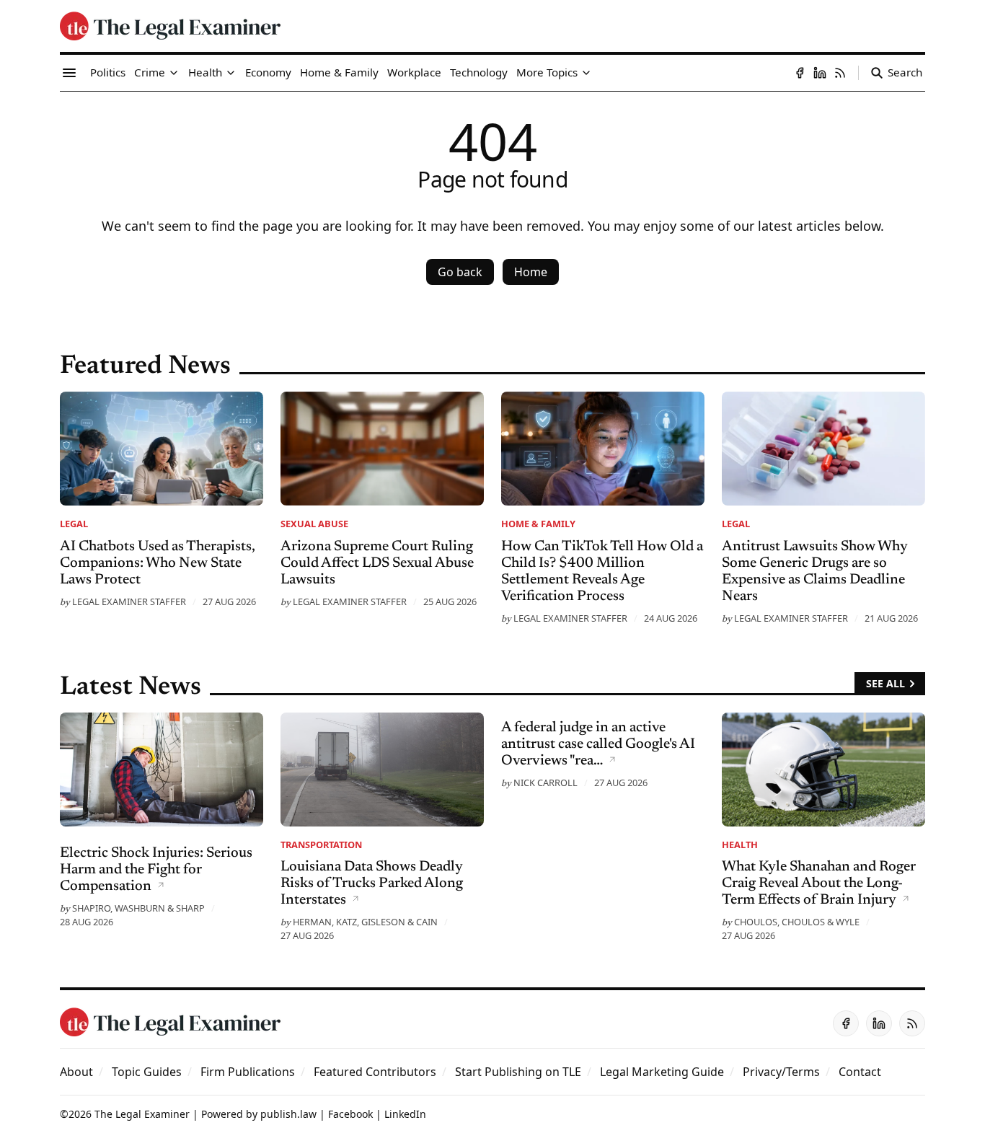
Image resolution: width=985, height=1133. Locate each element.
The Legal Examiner (142, 1114)
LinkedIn (405, 1114)
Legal (74, 523)
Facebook (350, 1114)
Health (740, 844)
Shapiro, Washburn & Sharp (138, 907)
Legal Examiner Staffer (129, 601)
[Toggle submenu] (174, 73)
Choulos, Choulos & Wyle (797, 921)
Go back (460, 272)
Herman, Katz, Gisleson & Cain (365, 921)
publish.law (288, 1114)
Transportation (321, 844)
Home (530, 272)
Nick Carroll (545, 782)
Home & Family (538, 523)
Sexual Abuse (314, 523)
